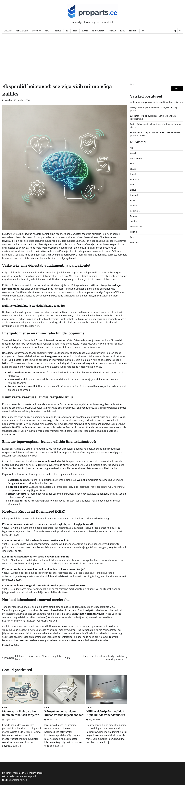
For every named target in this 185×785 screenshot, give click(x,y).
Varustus (134, 242)
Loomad (112, 31)
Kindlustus (135, 179)
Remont (134, 216)
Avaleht (7, 31)
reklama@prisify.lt (17, 779)
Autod (35, 31)
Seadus (133, 221)
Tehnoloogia (98, 31)
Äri (143, 31)
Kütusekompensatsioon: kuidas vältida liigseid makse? (64, 713)
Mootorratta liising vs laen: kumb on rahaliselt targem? (20, 713)
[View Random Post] (174, 31)
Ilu (67, 31)
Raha (122, 31)
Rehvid (133, 205)
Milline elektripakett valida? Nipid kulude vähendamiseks (105, 713)
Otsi (132, 84)
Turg (132, 237)
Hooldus (134, 174)
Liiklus (133, 190)
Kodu (75, 31)
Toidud (58, 31)
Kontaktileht (22, 31)
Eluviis (85, 31)
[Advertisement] (92, 55)
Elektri (133, 163)
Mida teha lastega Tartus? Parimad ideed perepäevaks (156, 102)
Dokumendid (136, 158)
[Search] (180, 31)
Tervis (47, 31)
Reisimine (133, 31)
